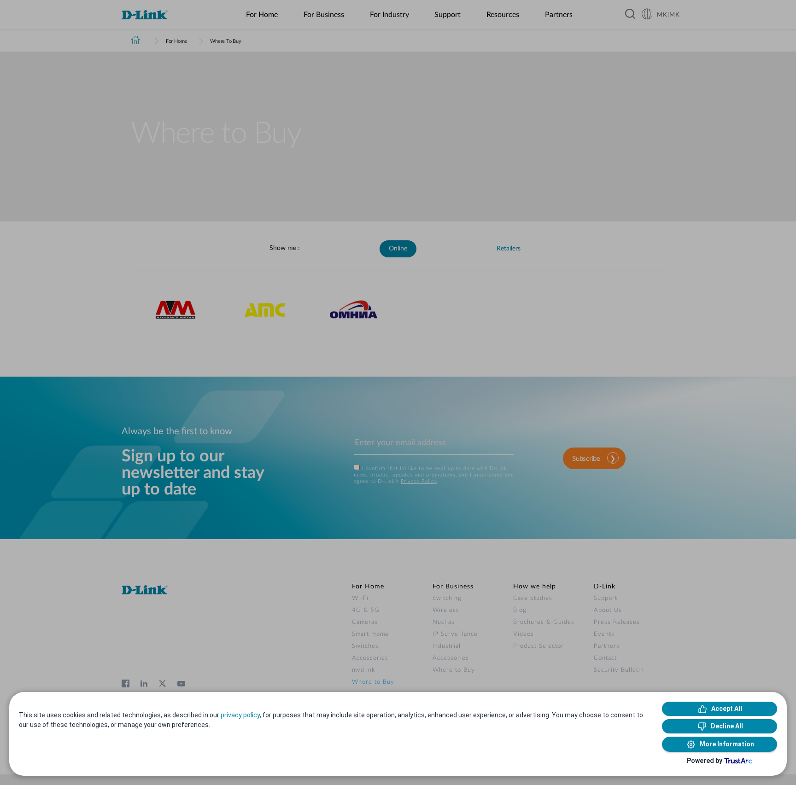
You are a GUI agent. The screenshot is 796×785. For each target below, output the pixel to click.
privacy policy (240, 715)
